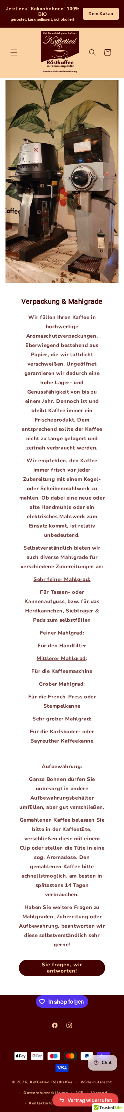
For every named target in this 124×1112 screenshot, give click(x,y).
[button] (13, 52)
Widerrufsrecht (96, 1082)
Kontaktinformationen (51, 1103)
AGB (79, 1092)
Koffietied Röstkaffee (51, 1082)
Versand (99, 1092)
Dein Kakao (101, 13)
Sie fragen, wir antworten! (62, 967)
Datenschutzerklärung (45, 1092)
